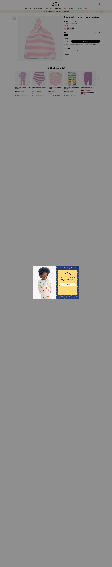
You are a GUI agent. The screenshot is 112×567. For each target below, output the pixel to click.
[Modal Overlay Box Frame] (56, 283)
